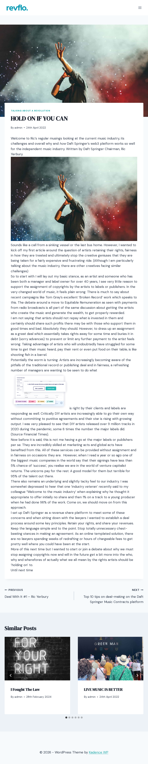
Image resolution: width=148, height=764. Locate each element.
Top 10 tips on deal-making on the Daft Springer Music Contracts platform (113, 596)
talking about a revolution (30, 110)
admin (18, 127)
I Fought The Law (25, 689)
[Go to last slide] (11, 675)
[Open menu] (139, 8)
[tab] (66, 717)
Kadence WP (98, 752)
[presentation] (37, 658)
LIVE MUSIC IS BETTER (103, 689)
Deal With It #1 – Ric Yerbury (26, 593)
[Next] (137, 675)
